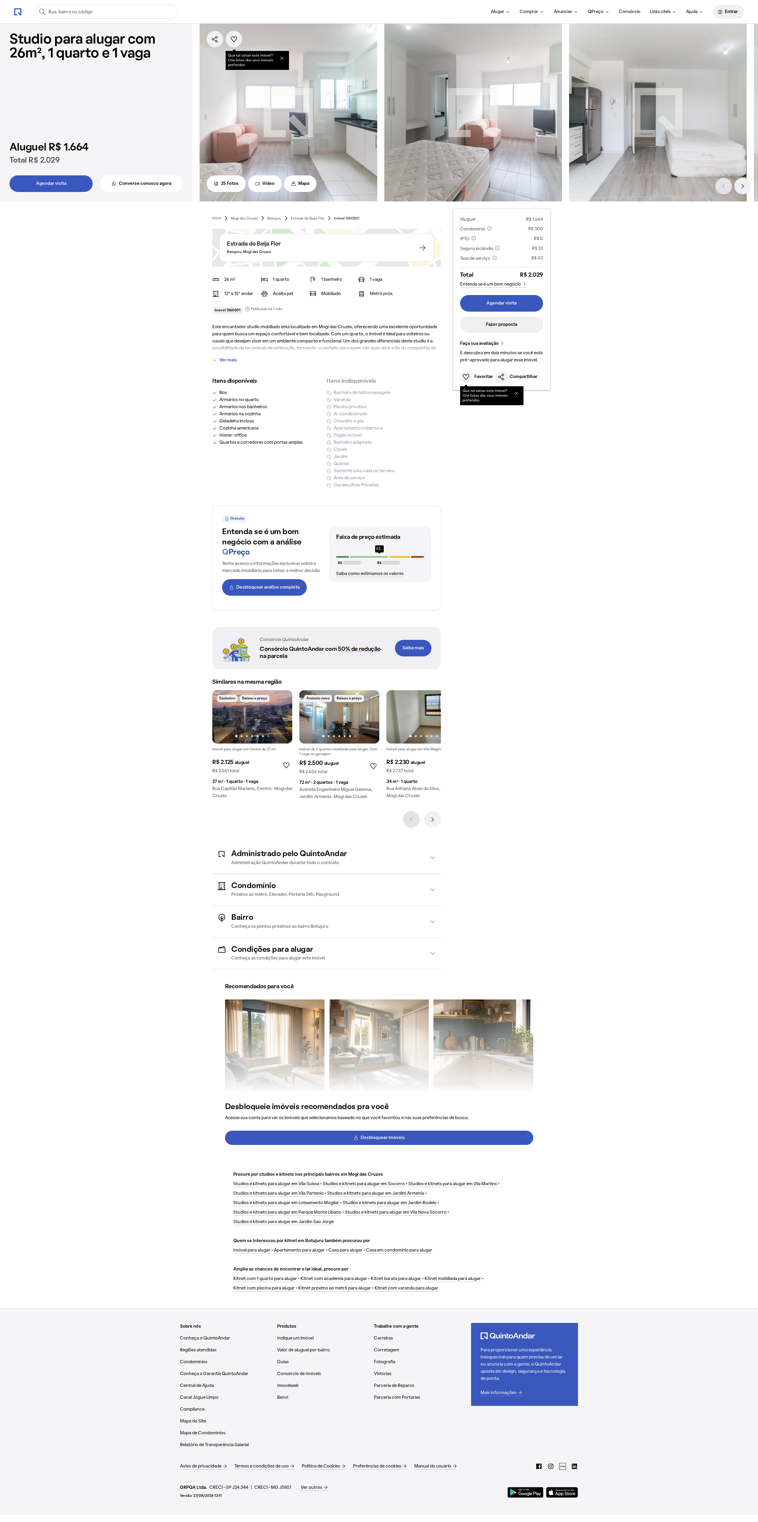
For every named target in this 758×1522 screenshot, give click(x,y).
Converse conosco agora (145, 184)
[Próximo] (742, 186)
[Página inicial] (17, 11)
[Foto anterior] (223, 717)
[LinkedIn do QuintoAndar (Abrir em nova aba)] (574, 1466)
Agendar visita (51, 184)
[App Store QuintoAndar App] (562, 1492)
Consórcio (629, 12)
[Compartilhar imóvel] (215, 39)
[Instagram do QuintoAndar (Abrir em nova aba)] (550, 1466)
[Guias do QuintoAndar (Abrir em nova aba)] (562, 1466)
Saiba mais (413, 648)
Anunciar (563, 12)
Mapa (303, 184)
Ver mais (228, 360)
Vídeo (268, 184)
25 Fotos (230, 184)
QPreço (595, 12)
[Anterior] (723, 186)
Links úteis (660, 12)
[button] (326, 858)
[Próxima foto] (282, 717)
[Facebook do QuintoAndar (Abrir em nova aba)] (538, 1466)
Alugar (497, 12)
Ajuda (692, 12)
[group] (252, 746)
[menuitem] (500, 12)
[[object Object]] (282, 58)
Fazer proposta (501, 325)
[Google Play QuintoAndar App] (526, 1492)
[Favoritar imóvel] (234, 39)
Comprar (529, 12)
